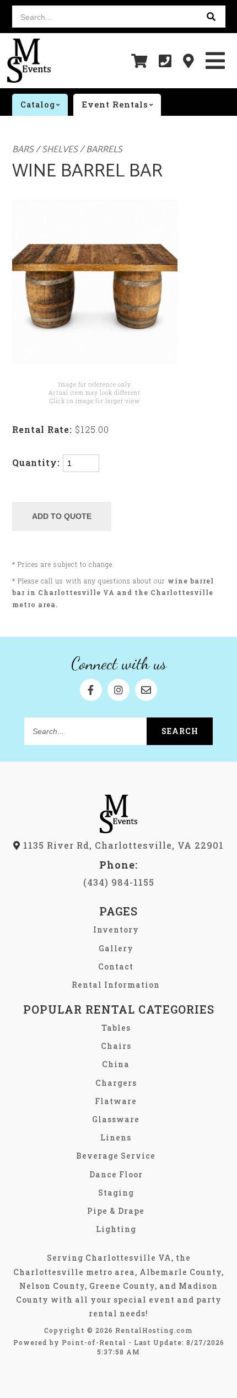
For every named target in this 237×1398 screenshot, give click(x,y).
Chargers (116, 1083)
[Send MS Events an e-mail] (146, 690)
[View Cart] (139, 60)
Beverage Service (115, 1155)
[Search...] (211, 17)
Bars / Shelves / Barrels (67, 149)
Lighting (116, 1229)
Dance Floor (116, 1174)
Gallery (116, 948)
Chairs (116, 1046)
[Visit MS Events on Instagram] (118, 690)
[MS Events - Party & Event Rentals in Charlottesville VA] (29, 61)
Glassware (115, 1119)
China (116, 1064)
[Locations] (189, 60)
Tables (116, 1027)
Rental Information (116, 984)
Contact (115, 966)
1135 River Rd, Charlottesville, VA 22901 (122, 845)
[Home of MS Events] (119, 829)
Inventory (116, 929)
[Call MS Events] (165, 60)
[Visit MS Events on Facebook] (91, 690)
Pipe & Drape (115, 1211)
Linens (115, 1137)
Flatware (116, 1101)
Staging (116, 1192)
